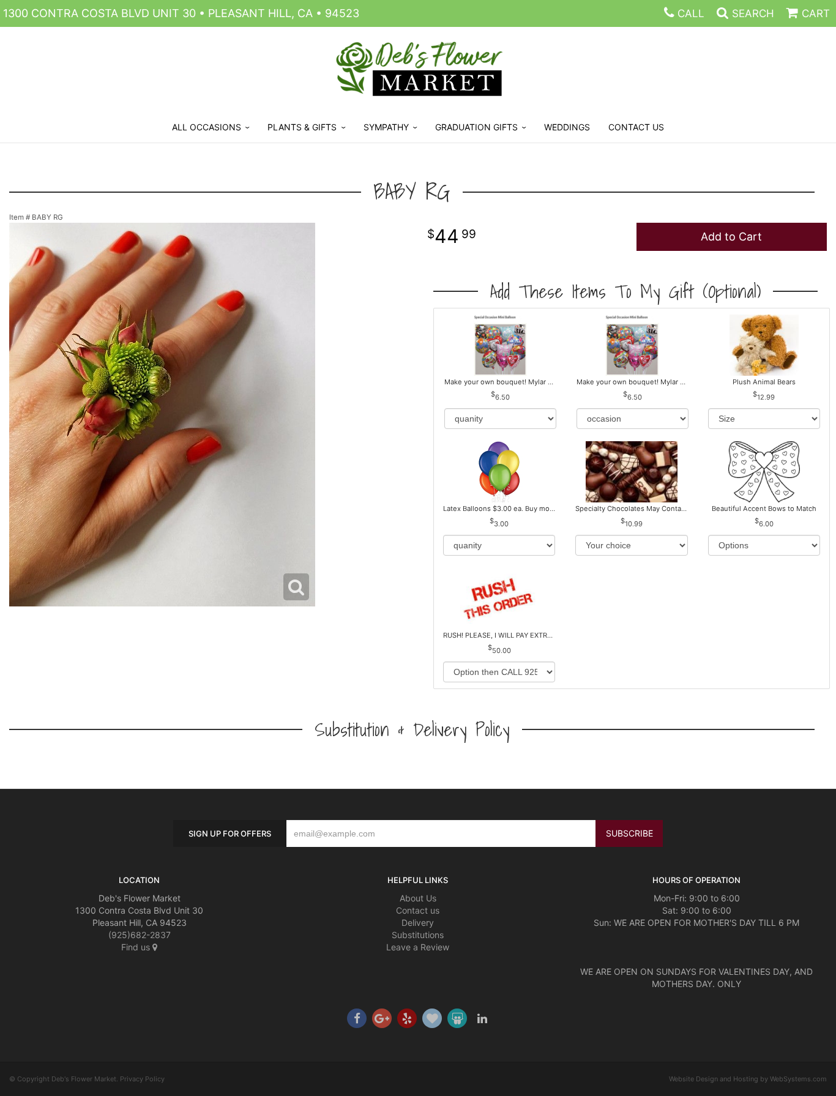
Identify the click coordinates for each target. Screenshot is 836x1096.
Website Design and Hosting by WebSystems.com (748, 1079)
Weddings (567, 127)
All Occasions (206, 127)
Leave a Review (417, 947)
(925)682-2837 (139, 935)
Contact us (417, 910)
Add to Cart (731, 236)
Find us (136, 947)
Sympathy (386, 127)
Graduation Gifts (476, 127)
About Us (418, 898)
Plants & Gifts (302, 127)
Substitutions (418, 935)
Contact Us (636, 127)
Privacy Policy (142, 1079)
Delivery (417, 922)
